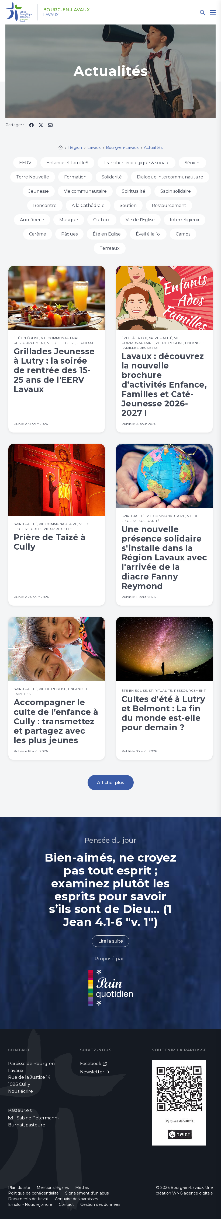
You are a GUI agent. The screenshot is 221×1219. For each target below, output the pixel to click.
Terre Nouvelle (32, 177)
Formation (75, 177)
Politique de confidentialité (33, 1193)
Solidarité (112, 177)
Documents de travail (28, 1198)
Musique (68, 219)
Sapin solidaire (175, 191)
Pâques (69, 234)
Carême (37, 234)
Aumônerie (32, 219)
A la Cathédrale (88, 205)
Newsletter (92, 1071)
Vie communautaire (85, 191)
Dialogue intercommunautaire (170, 177)
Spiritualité (133, 191)
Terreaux (110, 248)
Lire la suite (110, 941)
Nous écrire (20, 1091)
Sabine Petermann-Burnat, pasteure (33, 1121)
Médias (82, 1187)
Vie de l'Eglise (140, 219)
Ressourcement (169, 205)
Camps (183, 234)
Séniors (192, 162)
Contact (66, 1204)
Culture (101, 219)
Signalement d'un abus (87, 1193)
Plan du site (19, 1187)
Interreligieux (184, 219)
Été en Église (107, 234)
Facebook (90, 1063)
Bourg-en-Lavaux (66, 10)
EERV (25, 162)
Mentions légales (53, 1187)
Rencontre (45, 205)
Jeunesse (39, 191)
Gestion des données (100, 1204)
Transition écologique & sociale (136, 162)
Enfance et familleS (67, 162)
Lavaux (50, 15)
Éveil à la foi (148, 234)
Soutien (128, 205)
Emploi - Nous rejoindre (30, 1204)
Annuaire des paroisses (76, 1198)
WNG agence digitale (192, 1193)
